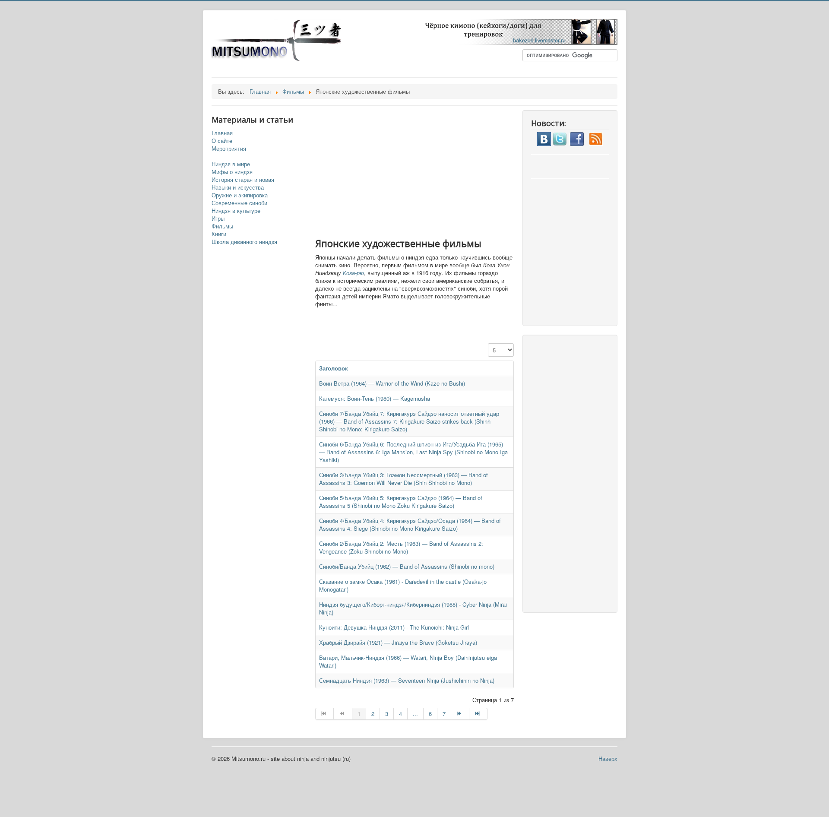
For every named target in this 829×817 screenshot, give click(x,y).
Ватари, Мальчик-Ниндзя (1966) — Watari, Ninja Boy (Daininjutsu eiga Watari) (408, 661)
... (415, 713)
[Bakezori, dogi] (516, 31)
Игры (218, 218)
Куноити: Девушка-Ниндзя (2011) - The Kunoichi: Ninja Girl (394, 627)
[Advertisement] (423, 170)
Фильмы (222, 226)
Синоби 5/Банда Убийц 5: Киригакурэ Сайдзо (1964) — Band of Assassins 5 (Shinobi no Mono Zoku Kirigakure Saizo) (400, 502)
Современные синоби (239, 203)
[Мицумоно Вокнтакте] (544, 138)
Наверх (607, 758)
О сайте (222, 141)
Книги (219, 234)
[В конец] (478, 714)
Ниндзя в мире (231, 164)
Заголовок (333, 368)
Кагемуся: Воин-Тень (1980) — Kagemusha (374, 398)
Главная (222, 133)
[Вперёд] (460, 714)
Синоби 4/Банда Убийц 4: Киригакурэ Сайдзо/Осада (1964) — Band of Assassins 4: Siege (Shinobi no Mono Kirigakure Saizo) (410, 524)
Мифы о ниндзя (232, 172)
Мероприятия (229, 148)
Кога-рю (353, 273)
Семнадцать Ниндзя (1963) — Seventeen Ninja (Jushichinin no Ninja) (406, 680)
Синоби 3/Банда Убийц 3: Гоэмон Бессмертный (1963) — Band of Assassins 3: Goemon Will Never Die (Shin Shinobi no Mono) (403, 479)
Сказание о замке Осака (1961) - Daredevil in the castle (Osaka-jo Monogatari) (403, 585)
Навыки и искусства (238, 187)
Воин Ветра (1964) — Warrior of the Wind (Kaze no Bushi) (392, 383)
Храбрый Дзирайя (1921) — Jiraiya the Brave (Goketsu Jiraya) (398, 642)
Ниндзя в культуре (236, 211)
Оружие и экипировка (240, 195)
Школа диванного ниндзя (244, 242)
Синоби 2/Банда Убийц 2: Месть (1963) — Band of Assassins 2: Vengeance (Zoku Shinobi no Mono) (401, 547)
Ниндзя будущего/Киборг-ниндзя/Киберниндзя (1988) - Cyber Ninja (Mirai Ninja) (413, 608)
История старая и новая (243, 180)
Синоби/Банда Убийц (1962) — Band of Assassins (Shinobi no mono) (406, 566)
